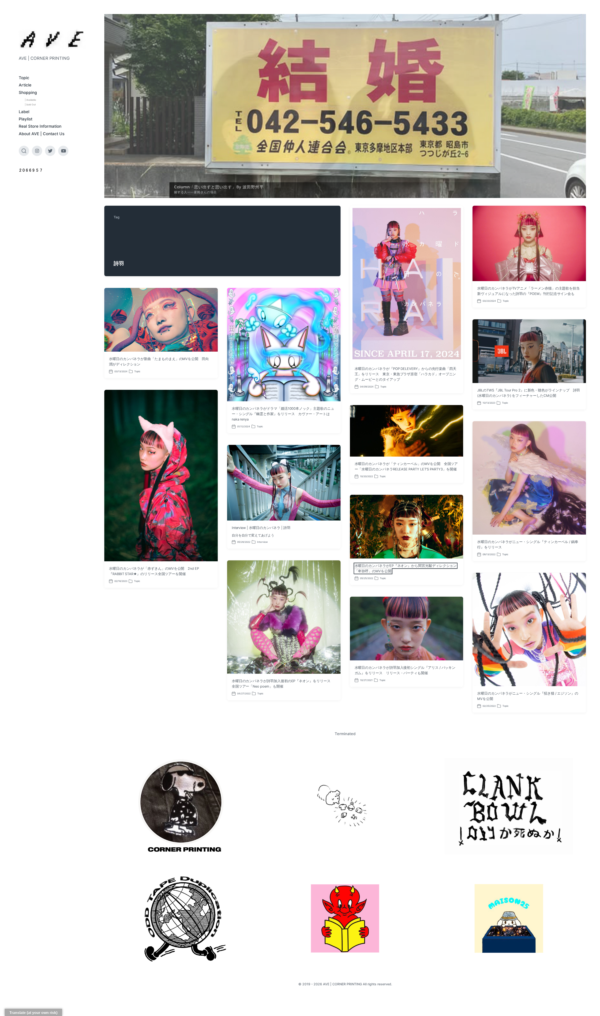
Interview (262, 541)
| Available (30, 99)
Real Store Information (40, 126)
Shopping (28, 92)
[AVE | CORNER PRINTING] (52, 39)
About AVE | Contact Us (41, 133)
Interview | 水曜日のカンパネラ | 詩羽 (261, 528)
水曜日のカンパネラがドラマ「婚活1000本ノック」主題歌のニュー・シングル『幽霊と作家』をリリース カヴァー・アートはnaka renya (283, 413)
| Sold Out (30, 104)
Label (24, 111)
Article (25, 85)
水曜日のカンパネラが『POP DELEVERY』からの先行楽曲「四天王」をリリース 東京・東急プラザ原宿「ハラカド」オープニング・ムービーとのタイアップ (406, 374)
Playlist (25, 119)
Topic (24, 77)
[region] (345, 106)
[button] (345, 106)
